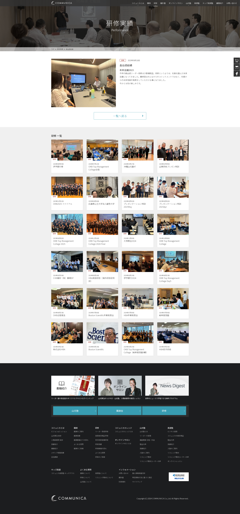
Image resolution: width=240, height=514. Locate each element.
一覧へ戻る (120, 116)
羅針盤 (163, 3)
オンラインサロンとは (123, 443)
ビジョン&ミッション (59, 431)
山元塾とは (144, 431)
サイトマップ (137, 482)
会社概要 (54, 457)
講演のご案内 (79, 431)
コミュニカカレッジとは (124, 431)
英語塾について (101, 473)
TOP (52, 49)
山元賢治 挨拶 (56, 436)
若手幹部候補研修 (101, 440)
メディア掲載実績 (57, 453)
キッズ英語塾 (208, 3)
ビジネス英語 (172, 431)
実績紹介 (54, 444)
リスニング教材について (104, 477)
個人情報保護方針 (138, 473)
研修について (85, 477)
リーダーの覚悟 (145, 436)
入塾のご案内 (145, 453)
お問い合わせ (231, 3)
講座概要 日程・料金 (147, 440)
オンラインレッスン (175, 461)
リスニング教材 (145, 457)
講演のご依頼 (79, 448)
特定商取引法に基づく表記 (142, 477)
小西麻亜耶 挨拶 (57, 440)
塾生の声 (143, 444)
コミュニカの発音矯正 (176, 436)
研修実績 (60, 49)
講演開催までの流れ (81, 440)
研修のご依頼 (100, 457)
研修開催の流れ (101, 448)
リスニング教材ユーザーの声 (150, 461)
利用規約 (122, 482)
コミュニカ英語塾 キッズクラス (62, 473)
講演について (85, 473)
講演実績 (77, 436)
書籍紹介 (219, 3)
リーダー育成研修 (101, 431)
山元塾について (86, 482)
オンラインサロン (176, 3)
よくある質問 (79, 444)
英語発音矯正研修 (101, 436)
